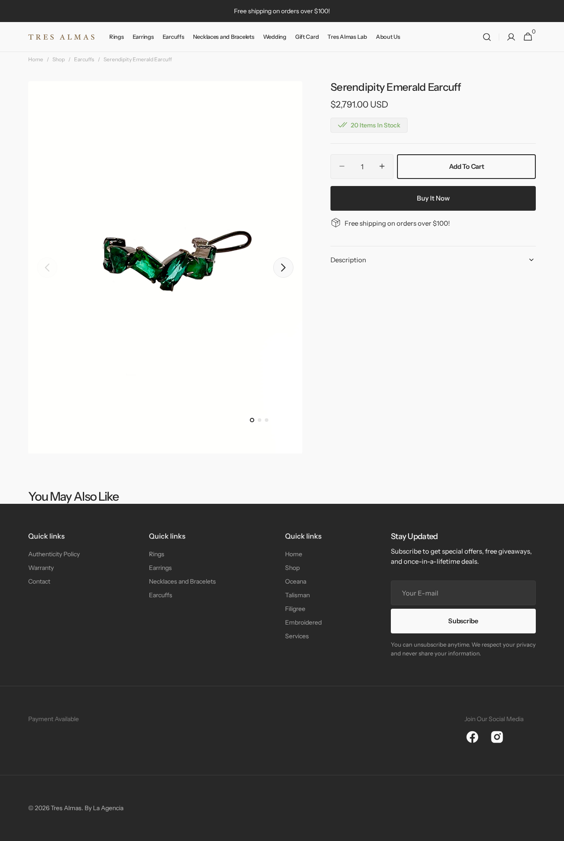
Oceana (295, 581)
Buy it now (433, 198)
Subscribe (463, 621)
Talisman (297, 595)
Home (35, 59)
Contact (39, 581)
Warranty (41, 568)
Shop (58, 59)
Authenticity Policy (54, 554)
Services (297, 636)
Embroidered (303, 622)
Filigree (295, 609)
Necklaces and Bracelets (182, 581)
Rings (156, 554)
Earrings (160, 568)
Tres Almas (66, 808)
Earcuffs (84, 59)
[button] (487, 37)
